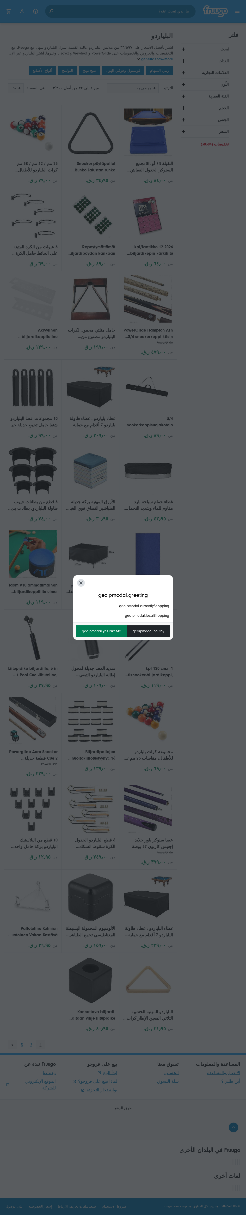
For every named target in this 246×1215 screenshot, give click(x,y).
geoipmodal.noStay (148, 631)
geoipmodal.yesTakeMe (101, 631)
